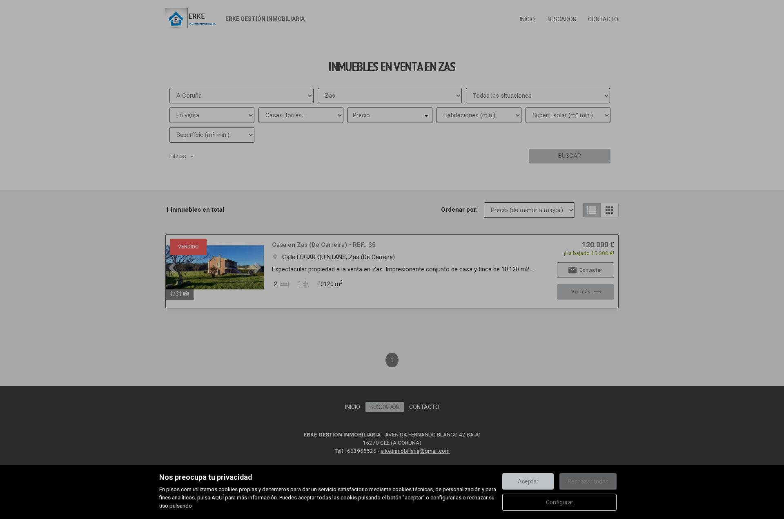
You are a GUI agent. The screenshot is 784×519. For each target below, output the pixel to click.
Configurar (559, 502)
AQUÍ (218, 497)
